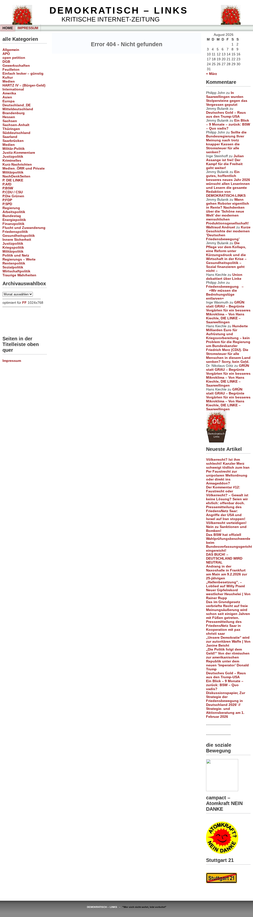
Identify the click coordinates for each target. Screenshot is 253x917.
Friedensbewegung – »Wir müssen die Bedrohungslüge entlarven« (225, 292)
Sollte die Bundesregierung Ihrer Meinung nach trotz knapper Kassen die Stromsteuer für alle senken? (226, 142)
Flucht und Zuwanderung (23, 228)
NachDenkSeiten (16, 176)
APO (6, 54)
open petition (13, 58)
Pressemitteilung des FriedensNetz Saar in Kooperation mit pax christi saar (224, 627)
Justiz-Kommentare (18, 152)
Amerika (9, 93)
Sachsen (9, 121)
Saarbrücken (13, 141)
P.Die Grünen (13, 196)
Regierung (11, 208)
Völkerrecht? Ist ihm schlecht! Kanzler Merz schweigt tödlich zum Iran (228, 463)
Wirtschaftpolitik (16, 271)
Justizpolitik (12, 156)
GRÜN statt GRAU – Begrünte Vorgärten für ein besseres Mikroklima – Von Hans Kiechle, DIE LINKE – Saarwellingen (228, 312)
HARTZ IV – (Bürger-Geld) (23, 85)
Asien (7, 97)
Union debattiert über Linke (224, 277)
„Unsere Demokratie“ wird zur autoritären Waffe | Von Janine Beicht (228, 641)
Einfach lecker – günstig (22, 73)
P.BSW (7, 188)
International (13, 89)
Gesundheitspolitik (18, 236)
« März (211, 74)
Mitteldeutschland (17, 109)
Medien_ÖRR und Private (23, 168)
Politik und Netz (15, 255)
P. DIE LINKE (12, 180)
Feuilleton (11, 69)
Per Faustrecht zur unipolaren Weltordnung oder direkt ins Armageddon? (226, 477)
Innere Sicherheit (16, 239)
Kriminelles (11, 160)
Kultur (7, 77)
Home (7, 28)
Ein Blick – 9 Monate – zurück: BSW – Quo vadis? (228, 124)
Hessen (8, 117)
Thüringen (11, 129)
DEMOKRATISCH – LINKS (118, 10)
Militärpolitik (12, 172)
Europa (8, 101)
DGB (6, 62)
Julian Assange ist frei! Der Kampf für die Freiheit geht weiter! (225, 162)
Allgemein (10, 50)
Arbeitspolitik (13, 212)
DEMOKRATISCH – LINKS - (104, 907)
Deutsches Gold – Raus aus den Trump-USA (226, 114)
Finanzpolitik (13, 224)
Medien (8, 81)
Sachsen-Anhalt (15, 125)
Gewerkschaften (16, 65)
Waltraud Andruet (220, 227)
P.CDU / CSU (12, 192)
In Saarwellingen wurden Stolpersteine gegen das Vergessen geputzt (226, 99)
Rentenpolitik (13, 263)
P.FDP (7, 200)
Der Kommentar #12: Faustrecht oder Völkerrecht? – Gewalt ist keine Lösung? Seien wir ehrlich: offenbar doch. (227, 495)
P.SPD (7, 204)
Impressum (28, 28)
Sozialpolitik (12, 267)
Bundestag (11, 216)
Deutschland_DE (16, 105)
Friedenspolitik (15, 232)
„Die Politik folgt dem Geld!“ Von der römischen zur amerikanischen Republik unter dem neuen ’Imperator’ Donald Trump (228, 659)
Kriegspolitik (13, 247)
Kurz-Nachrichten (17, 164)
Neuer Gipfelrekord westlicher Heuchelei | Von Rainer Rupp (228, 594)
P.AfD (6, 184)
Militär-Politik (13, 149)
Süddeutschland (16, 133)
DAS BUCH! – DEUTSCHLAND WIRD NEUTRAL (224, 558)
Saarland (9, 137)
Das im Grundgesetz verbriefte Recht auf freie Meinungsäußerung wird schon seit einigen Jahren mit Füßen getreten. (228, 610)
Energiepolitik (14, 220)
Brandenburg (13, 113)
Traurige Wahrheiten (19, 275)
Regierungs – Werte (19, 259)
